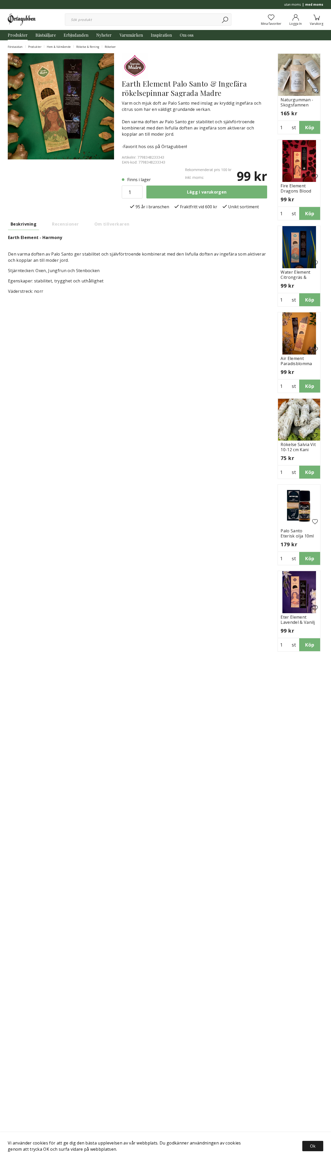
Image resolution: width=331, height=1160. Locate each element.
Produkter (18, 35)
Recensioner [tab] (65, 224)
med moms (314, 4)
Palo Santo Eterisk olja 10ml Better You (297, 536)
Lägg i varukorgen (207, 192)
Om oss (186, 35)
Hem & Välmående (59, 47)
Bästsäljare (45, 35)
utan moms (292, 4)
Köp (309, 127)
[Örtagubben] (21, 19)
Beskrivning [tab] (23, 224)
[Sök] (225, 19)
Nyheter (104, 35)
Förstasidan (15, 47)
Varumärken (131, 35)
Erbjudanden (76, 35)
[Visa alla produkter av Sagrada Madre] (135, 65)
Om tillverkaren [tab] (112, 224)
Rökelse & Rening (87, 47)
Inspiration (161, 35)
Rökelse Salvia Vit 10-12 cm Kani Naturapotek (298, 450)
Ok (312, 1146)
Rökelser (110, 47)
